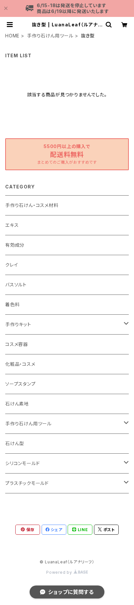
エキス (12, 225)
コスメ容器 (16, 344)
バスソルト (16, 284)
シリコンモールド (22, 463)
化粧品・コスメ (20, 364)
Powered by (60, 572)
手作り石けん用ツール (50, 35)
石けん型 (14, 443)
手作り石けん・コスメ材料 (32, 205)
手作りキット (18, 324)
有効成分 (14, 245)
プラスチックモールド (27, 483)
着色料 (12, 304)
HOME (12, 35)
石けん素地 (17, 403)
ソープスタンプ (20, 384)
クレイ (11, 265)
